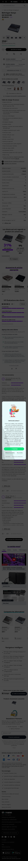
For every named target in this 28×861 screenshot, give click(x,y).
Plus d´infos (20, 452)
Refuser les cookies (10, 452)
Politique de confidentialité (17, 456)
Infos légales (7, 456)
